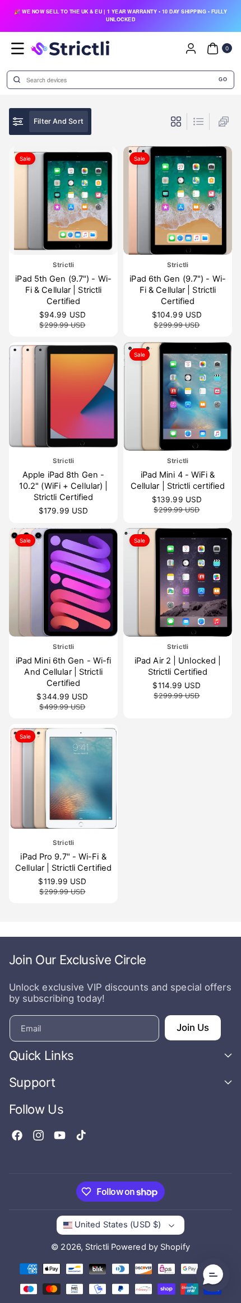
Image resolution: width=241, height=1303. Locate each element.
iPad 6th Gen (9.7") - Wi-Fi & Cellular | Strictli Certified (177, 289)
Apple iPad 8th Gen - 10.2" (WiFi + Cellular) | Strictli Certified (63, 485)
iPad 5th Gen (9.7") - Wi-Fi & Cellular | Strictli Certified (63, 289)
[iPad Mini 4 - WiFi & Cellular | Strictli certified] (177, 396)
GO (223, 79)
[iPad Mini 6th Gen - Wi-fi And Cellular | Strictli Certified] (63, 582)
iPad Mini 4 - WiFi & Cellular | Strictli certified (178, 480)
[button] (18, 48)
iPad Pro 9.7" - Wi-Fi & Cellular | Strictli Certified (63, 862)
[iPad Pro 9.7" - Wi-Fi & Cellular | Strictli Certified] (63, 778)
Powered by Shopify (150, 1247)
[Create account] (191, 48)
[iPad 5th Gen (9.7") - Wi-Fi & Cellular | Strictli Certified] (63, 200)
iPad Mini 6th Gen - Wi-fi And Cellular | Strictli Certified (64, 672)
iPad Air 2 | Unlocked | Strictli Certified (178, 666)
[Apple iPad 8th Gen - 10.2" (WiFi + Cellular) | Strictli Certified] (63, 396)
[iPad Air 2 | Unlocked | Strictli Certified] (177, 582)
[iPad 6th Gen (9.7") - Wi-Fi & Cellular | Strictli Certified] (177, 200)
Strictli (97, 1247)
